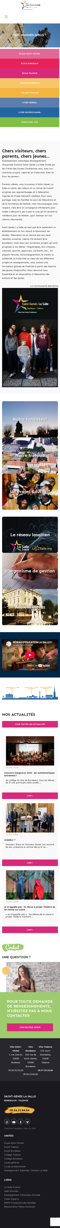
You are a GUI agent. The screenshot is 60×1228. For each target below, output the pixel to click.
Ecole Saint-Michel (14, 1143)
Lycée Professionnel (29, 112)
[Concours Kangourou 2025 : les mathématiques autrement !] (30, 751)
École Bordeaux (29, 63)
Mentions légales (13, 1128)
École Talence (29, 73)
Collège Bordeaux (29, 83)
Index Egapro (11, 1199)
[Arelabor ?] (30, 818)
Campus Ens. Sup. (29, 122)
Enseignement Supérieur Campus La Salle (26, 1170)
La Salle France (12, 1187)
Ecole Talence (11, 1147)
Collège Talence (30, 93)
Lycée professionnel (14, 1166)
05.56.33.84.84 (19, 1110)
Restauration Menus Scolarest (19, 1206)
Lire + (30, 796)
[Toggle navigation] (6, 17)
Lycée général (29, 102)
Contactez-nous (30, 1027)
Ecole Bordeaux (12, 1151)
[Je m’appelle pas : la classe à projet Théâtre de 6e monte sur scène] (30, 885)
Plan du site (29, 1128)
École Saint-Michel (29, 54)
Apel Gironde (11, 1191)
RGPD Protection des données (20, 1202)
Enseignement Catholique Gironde (22, 1195)
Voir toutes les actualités (30, 724)
